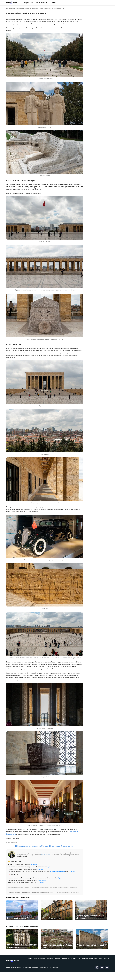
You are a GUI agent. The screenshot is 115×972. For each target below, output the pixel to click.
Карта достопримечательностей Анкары (32, 846)
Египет (96, 958)
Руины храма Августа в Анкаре (90, 945)
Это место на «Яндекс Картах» (61, 846)
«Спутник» (42, 880)
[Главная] (11, 2)
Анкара (31, 8)
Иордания (64, 958)
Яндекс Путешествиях (57, 871)
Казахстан (85, 958)
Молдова (106, 958)
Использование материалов (30, 967)
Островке (71, 871)
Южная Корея (49, 958)
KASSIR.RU (40, 882)
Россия (30, 958)
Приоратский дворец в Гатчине (20, 918)
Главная (9, 8)
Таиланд (75, 958)
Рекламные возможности (13, 967)
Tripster (60, 878)
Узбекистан (41, 958)
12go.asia (40, 869)
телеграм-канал (46, 855)
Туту (48, 867)
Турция (25, 8)
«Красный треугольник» (52, 918)
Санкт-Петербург (41, 3)
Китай (101, 958)
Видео (53, 3)
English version (44, 967)
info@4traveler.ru (54, 967)
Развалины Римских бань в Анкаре (57, 945)
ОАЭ (80, 958)
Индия (70, 958)
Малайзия (57, 958)
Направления (28, 3)
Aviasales (34, 864)
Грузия (91, 958)
